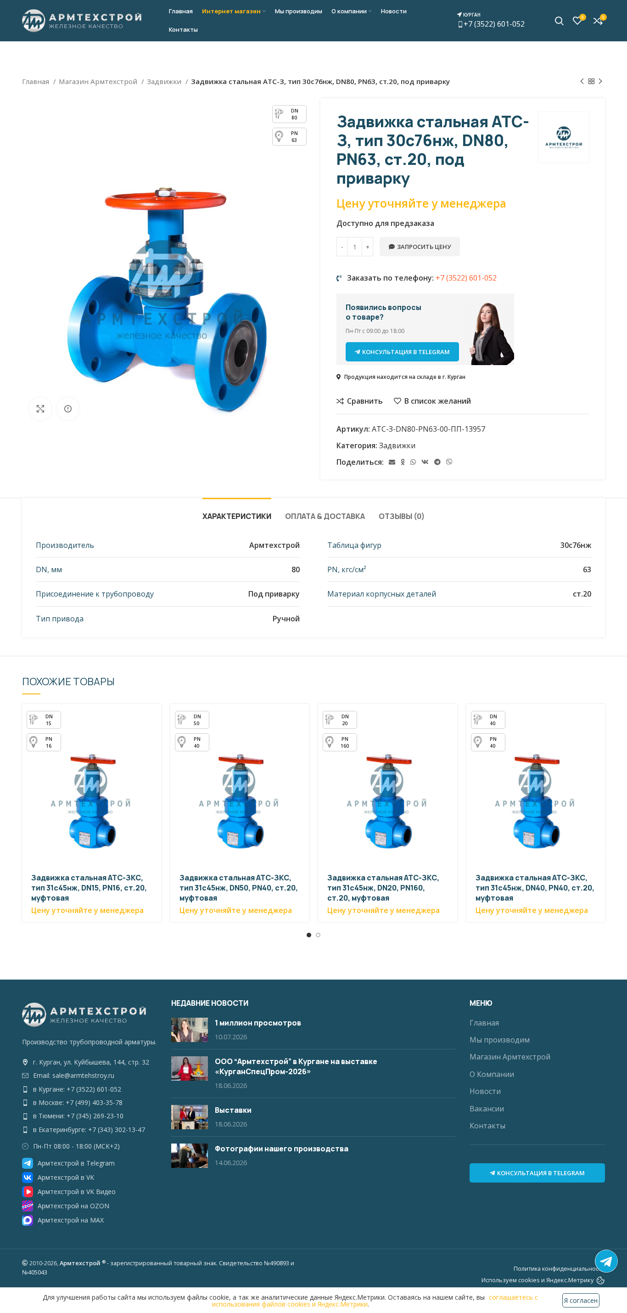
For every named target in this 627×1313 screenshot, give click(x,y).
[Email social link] (392, 462)
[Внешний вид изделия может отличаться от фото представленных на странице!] (67, 408)
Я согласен (581, 1300)
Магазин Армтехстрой (99, 81)
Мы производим (500, 1040)
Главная (36, 81)
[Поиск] (559, 20)
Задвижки (165, 81)
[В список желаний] (154, 760)
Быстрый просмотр (154, 719)
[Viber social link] (449, 462)
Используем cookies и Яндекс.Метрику (537, 1280)
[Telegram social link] (437, 462)
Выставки (233, 1110)
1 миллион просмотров (258, 1023)
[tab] (236, 512)
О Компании (492, 1074)
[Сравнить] (154, 739)
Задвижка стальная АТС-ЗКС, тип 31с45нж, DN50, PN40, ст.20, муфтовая (238, 888)
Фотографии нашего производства (281, 1149)
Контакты (487, 1126)
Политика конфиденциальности (559, 1268)
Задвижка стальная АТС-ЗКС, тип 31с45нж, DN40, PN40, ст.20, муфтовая (535, 888)
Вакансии (487, 1109)
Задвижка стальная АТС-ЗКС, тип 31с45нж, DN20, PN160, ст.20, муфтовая (383, 888)
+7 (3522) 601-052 (493, 20)
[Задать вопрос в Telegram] (606, 1261)
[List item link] (89, 1062)
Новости (485, 1091)
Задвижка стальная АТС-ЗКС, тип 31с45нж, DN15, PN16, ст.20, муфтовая (89, 888)
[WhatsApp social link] (413, 462)
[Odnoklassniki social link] (403, 462)
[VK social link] (425, 462)
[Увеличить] (40, 408)
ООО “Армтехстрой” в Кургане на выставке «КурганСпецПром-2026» (296, 1066)
